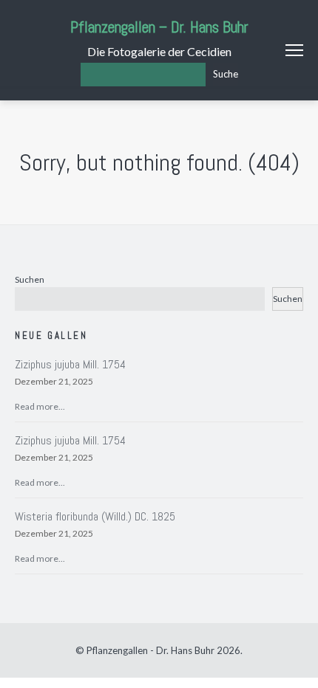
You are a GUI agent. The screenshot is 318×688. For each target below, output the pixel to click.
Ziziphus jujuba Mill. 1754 (70, 364)
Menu (294, 50)
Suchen (29, 279)
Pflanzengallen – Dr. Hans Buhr (159, 27)
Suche (225, 74)
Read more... (40, 406)
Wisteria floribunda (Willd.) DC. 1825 (95, 516)
